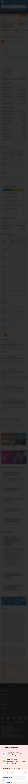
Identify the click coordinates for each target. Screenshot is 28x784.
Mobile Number (7, 777)
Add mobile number (6, 780)
